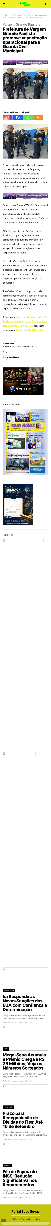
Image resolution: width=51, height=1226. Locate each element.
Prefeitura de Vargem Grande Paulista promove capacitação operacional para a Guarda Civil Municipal (25, 321)
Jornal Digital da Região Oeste (32, 329)
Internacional (9, 990)
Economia (7, 1165)
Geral (6, 1049)
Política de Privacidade (21, 1219)
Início (5, 15)
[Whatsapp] (28, 117)
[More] (38, 117)
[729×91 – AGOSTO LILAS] (25, 62)
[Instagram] (8, 117)
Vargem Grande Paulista (21, 24)
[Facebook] (18, 117)
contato (36, 1219)
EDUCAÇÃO (8, 1107)
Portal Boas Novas (11, 357)
